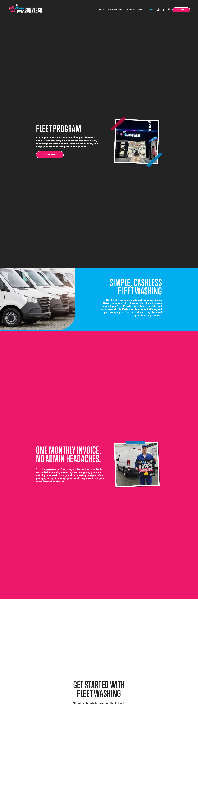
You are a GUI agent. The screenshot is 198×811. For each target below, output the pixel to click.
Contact (150, 9)
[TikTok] (158, 9)
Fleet (141, 9)
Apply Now (50, 154)
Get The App (181, 10)
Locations (130, 9)
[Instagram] (168, 9)
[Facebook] (163, 9)
